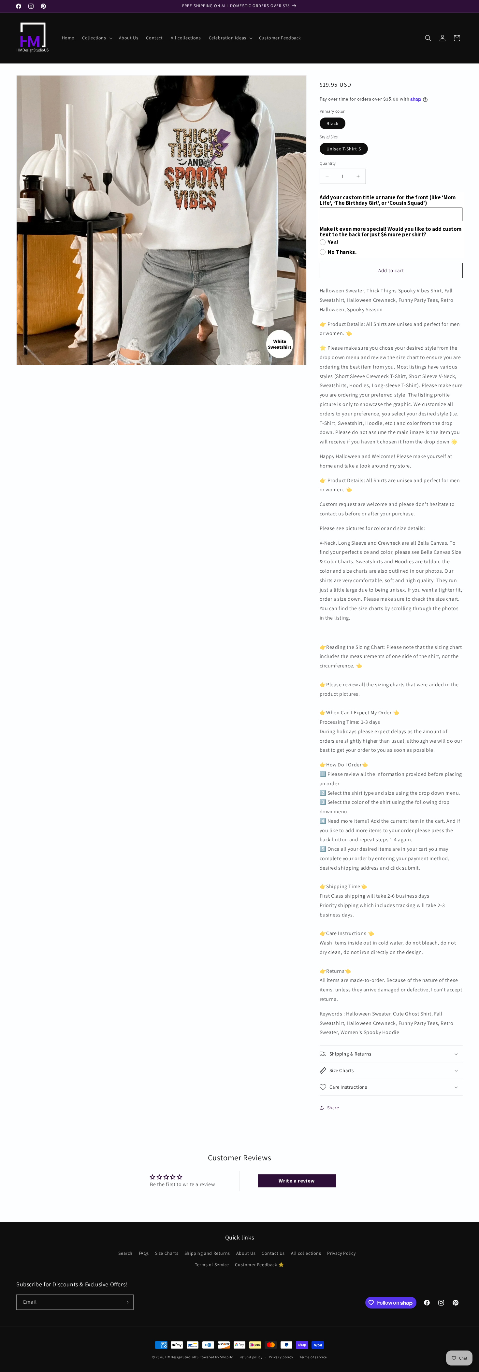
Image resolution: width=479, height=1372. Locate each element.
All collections (306, 1253)
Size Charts (167, 1253)
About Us (246, 1253)
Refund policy (251, 1357)
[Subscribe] (126, 1302)
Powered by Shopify (216, 1357)
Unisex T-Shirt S (344, 149)
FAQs (144, 1253)
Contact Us (273, 1253)
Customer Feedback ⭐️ (259, 1264)
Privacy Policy (341, 1253)
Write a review (296, 1180)
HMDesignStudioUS (181, 1357)
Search (125, 1253)
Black (333, 123)
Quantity (328, 163)
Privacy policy (281, 1357)
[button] (96, 38)
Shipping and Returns (207, 1253)
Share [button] (333, 1108)
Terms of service (313, 1357)
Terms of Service (212, 1264)
